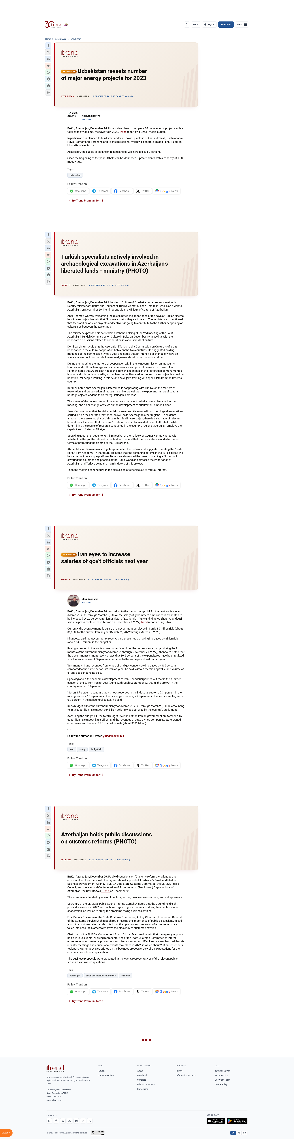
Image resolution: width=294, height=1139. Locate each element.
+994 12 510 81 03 (54, 1096)
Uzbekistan (75, 175)
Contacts (141, 1080)
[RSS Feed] (89, 1121)
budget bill (96, 749)
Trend (122, 131)
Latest (101, 1071)
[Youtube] (69, 1121)
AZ (239, 1133)
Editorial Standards (146, 1084)
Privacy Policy (221, 1075)
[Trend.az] (56, 24)
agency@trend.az (54, 1100)
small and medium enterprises (101, 975)
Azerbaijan (75, 975)
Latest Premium (106, 1075)
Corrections (142, 1089)
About (140, 1071)
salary (82, 749)
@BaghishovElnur (113, 736)
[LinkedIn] (83, 1121)
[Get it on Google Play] (237, 1121)
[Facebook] (56, 1121)
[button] (48, 45)
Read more (86, 119)
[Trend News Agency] (55, 1068)
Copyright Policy (222, 1080)
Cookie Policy (221, 1084)
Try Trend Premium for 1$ (87, 200)
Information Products (186, 1075)
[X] (63, 1121)
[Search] (187, 24)
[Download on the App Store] (216, 1121)
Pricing (179, 1071)
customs (125, 975)
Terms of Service (222, 1071)
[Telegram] (76, 1121)
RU (244, 1133)
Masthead (142, 1075)
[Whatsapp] (49, 1121)
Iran (72, 749)
